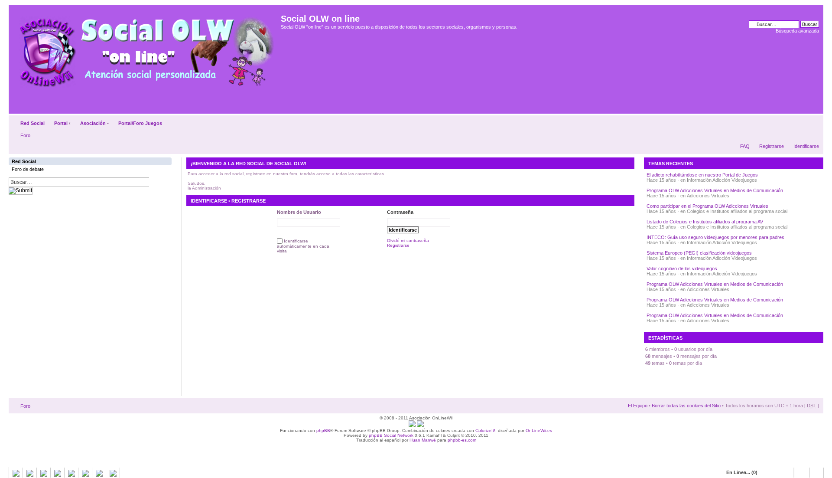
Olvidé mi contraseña (408, 240)
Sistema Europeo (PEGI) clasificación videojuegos (699, 252)
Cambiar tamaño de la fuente (812, 121)
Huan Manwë (423, 440)
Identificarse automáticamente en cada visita (303, 246)
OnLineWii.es (539, 430)
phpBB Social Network (391, 435)
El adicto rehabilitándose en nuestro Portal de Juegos (702, 174)
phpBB (323, 430)
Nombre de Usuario (299, 212)
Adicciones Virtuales (708, 195)
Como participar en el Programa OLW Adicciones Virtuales (707, 206)
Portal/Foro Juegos (140, 123)
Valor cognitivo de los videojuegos (682, 268)
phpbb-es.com (462, 440)
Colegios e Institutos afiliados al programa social (737, 211)
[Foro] (146, 49)
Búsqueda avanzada (797, 30)
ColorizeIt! (485, 430)
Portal (61, 123)
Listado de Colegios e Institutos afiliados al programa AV (705, 221)
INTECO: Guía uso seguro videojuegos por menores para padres (715, 237)
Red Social (32, 123)
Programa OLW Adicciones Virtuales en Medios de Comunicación (715, 190)
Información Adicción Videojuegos (722, 180)
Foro (25, 135)
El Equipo (637, 405)
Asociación (93, 123)
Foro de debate (28, 169)
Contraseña (400, 212)
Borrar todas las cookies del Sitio (686, 405)
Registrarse (771, 146)
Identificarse (806, 146)
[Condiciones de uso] (412, 425)
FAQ (745, 146)
